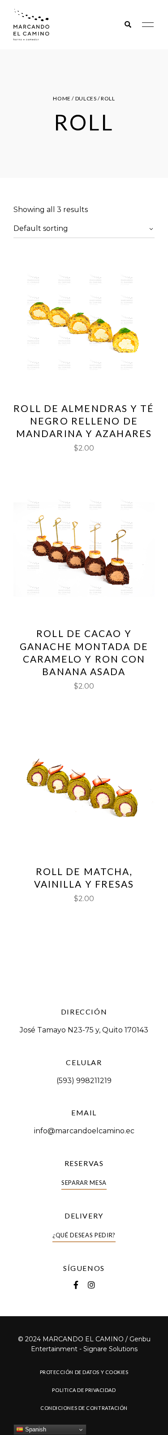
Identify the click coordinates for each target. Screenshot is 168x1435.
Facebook (75, 1285)
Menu (146, 25)
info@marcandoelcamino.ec (84, 1131)
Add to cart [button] (84, 375)
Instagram (91, 1285)
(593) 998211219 (84, 1080)
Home (61, 98)
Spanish (34, 1429)
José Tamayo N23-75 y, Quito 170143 (84, 1030)
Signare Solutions (110, 1349)
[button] (84, 1183)
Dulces (86, 98)
